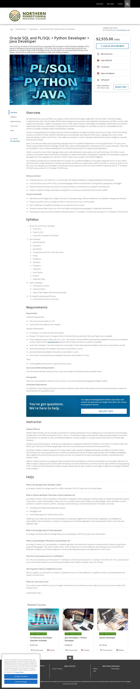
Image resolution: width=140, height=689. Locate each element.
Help (94, 671)
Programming (33, 29)
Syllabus (13, 117)
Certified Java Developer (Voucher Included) (41, 639)
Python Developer (107, 637)
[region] (21, 671)
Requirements (15, 121)
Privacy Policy (73, 684)
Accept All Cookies (21, 676)
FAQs (12, 130)
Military (95, 669)
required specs (53, 342)
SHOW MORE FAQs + (34, 593)
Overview (13, 112)
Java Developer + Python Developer (76, 639)
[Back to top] (70, 666)
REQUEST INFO (120, 87)
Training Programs (20, 29)
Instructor (14, 126)
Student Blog (115, 669)
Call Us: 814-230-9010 (112, 46)
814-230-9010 (15, 141)
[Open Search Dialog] (127, 3)
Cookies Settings (21, 682)
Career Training (57, 669)
